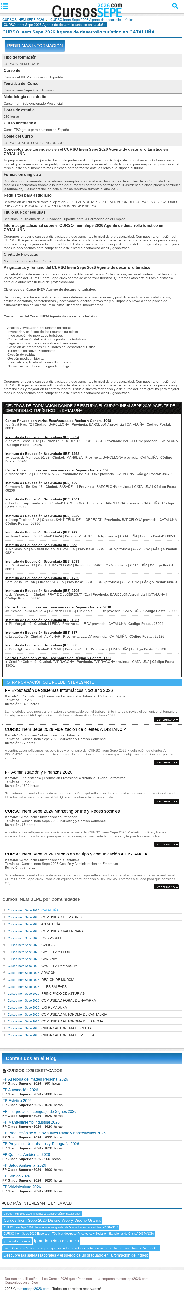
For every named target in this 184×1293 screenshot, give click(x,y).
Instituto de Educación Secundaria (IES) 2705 (42, 591)
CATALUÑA (33, 910)
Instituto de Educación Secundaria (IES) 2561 (42, 499)
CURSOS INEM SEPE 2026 (23, 20)
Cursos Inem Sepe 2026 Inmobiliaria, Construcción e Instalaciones (42, 1213)
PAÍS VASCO (34, 938)
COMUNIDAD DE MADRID (45, 917)
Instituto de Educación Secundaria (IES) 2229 (42, 516)
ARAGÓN (32, 973)
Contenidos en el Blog (31, 1058)
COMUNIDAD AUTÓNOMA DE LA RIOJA (55, 1021)
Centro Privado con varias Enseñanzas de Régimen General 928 (57, 470)
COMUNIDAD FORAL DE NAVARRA (52, 1000)
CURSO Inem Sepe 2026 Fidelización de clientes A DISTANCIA (65, 729)
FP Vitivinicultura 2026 (21, 1187)
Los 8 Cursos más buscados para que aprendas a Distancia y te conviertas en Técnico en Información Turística (81, 1248)
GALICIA (31, 945)
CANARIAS (33, 959)
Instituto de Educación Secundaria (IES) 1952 (42, 453)
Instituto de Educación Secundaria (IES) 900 (41, 645)
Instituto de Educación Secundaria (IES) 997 (41, 532)
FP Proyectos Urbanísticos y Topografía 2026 (40, 1144)
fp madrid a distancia (17, 1241)
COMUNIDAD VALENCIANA (46, 931)
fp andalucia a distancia (56, 1240)
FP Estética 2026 (17, 1101)
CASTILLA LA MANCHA (42, 966)
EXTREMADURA (37, 1007)
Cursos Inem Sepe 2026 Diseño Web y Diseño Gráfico (52, 1220)
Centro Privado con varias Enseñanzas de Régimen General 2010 (58, 607)
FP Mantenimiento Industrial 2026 (31, 1122)
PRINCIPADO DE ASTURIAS (46, 993)
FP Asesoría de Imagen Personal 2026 (35, 1079)
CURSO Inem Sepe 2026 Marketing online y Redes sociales (62, 811)
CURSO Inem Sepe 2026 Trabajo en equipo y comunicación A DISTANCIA (76, 854)
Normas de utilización (21, 1279)
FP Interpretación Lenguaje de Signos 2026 (39, 1112)
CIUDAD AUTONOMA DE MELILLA (51, 1035)
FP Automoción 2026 (20, 1090)
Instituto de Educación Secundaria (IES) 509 (41, 483)
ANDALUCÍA (34, 924)
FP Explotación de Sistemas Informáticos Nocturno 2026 (59, 690)
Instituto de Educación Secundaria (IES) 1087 (42, 620)
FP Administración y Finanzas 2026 (38, 772)
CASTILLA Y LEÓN (39, 952)
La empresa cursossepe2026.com (122, 1279)
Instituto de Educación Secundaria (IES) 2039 (42, 561)
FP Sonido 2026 (16, 1176)
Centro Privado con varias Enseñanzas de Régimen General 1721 (58, 658)
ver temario (166, 719)
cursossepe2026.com (33, 1289)
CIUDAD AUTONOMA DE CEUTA (50, 1028)
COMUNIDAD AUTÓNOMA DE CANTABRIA (57, 1014)
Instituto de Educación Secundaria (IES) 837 (41, 632)
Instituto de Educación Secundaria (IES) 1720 (42, 578)
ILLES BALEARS (37, 986)
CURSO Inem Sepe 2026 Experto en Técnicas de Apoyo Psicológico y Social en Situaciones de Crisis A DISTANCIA (79, 1233)
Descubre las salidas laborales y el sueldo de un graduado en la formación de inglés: (76, 1255)
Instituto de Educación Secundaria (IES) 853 (41, 545)
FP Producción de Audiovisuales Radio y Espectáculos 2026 (54, 1133)
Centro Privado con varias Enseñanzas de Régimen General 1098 (58, 420)
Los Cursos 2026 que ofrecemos (67, 1279)
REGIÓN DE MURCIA (41, 980)
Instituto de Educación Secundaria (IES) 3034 (42, 437)
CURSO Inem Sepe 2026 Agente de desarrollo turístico (92, 20)
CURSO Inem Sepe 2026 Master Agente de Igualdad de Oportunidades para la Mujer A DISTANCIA (61, 1227)
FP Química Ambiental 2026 (26, 1155)
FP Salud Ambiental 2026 (24, 1165)
